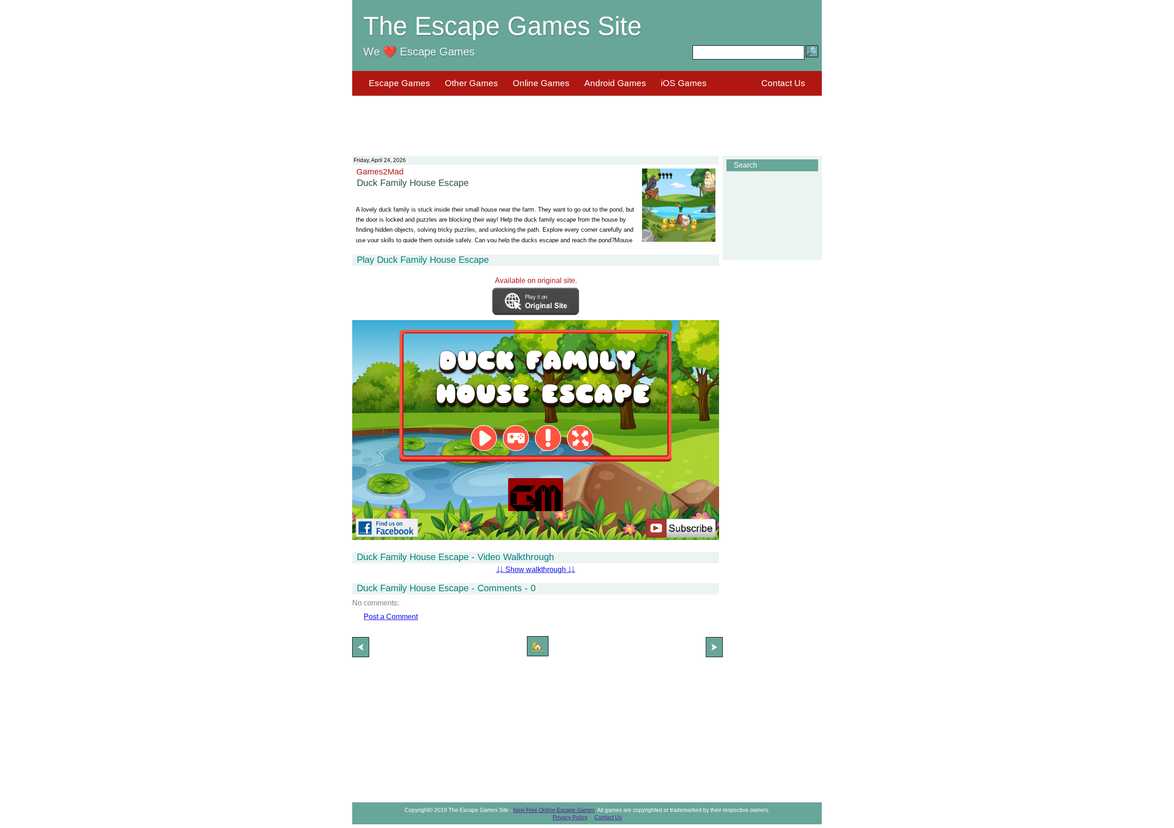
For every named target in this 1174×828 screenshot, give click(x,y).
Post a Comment (391, 617)
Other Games (471, 83)
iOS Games (684, 83)
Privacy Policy (570, 817)
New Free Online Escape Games (554, 810)
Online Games (541, 83)
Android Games (615, 83)
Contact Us (783, 83)
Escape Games (399, 83)
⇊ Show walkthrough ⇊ (535, 569)
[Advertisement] (587, 120)
